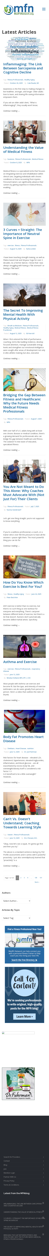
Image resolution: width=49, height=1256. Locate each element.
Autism (10, 835)
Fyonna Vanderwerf (14, 510)
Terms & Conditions (11, 1185)
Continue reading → (11, 111)
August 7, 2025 (36, 419)
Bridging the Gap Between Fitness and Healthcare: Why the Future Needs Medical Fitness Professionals (24, 403)
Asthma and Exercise (20, 661)
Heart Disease (21, 748)
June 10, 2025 (15, 838)
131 (41, 878)
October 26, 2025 (16, 83)
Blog (5, 1165)
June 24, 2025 (36, 594)
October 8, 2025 (16, 162)
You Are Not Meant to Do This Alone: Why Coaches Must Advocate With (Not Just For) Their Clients (23, 492)
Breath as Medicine (15, 326)
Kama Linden (31, 249)
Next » (37, 882)
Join (5, 1169)
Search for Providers (12, 1157)
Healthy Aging (29, 80)
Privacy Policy (9, 1181)
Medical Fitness (37, 159)
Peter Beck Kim (12, 597)
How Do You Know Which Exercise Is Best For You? (23, 584)
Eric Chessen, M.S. (30, 838)
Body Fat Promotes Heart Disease (23, 738)
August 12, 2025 (16, 333)
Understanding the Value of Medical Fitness (23, 149)
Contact (7, 1161)
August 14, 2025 (16, 249)
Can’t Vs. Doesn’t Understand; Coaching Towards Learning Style (22, 823)
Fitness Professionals (15, 80)
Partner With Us (10, 1177)
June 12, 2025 (15, 752)
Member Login (9, 1173)
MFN (28, 162)
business (11, 159)
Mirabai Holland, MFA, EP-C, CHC (19, 678)
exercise (11, 245)
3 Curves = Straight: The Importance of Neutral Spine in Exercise (22, 233)
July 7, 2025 (35, 506)
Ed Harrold (30, 333)
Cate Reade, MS (33, 83)
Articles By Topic (11, 910)
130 (36, 878)
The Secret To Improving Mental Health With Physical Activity (23, 314)
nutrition (30, 748)
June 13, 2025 (15, 674)
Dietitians (11, 748)
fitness (17, 245)
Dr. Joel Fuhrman (30, 752)
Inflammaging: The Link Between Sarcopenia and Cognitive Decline (23, 68)
